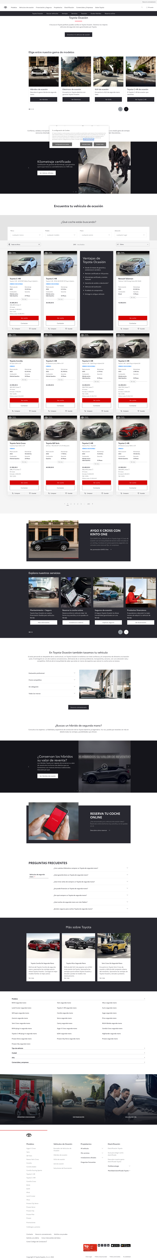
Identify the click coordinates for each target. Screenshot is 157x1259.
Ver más (32, 617)
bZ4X (28, 1189)
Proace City (30, 1211)
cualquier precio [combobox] (87, 235)
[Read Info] (20, 305)
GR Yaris (29, 1155)
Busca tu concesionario (149, 2)
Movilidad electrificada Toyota (118, 1170)
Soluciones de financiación (63, 1168)
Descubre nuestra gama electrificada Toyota (116, 1160)
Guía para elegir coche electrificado (115, 1154)
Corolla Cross (31, 1181)
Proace (28, 1218)
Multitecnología (113, 1166)
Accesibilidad (127, 1256)
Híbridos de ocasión (60, 1155)
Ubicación (117, 230)
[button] (73, 191)
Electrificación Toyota (115, 1148)
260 (88, 504)
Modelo (47, 230)
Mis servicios (85, 1153)
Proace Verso (30, 1207)
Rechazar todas (86, 144)
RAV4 (28, 1185)
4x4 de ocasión (59, 1164)
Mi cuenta (150, 7)
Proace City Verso (32, 1203)
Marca (12, 230)
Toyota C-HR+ (31, 1178)
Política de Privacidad (89, 139)
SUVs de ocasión (59, 1159)
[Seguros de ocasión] (108, 592)
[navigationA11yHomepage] (5, 7)
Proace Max (30, 1214)
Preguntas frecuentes (88, 1162)
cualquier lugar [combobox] (122, 235)
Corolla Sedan (31, 1167)
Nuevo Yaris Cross (32, 1159)
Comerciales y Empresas (84, 7)
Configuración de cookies (62, 144)
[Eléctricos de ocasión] (76, 72)
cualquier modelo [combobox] (53, 235)
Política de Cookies (115, 1256)
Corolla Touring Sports (34, 1170)
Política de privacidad (101, 1256)
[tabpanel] (91, 888)
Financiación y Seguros (44, 7)
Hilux (28, 1200)
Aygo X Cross (31, 1148)
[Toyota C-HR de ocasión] (141, 72)
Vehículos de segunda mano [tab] (37, 875)
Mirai (28, 1192)
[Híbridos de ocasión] (44, 72)
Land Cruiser (30, 1196)
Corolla (29, 1163)
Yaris (28, 1152)
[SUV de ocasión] (108, 72)
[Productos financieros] (141, 592)
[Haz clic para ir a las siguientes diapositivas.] (126, 109)
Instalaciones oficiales (88, 1157)
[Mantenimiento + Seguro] (44, 592)
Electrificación (69, 7)
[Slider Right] (39, 263)
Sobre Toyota (99, 7)
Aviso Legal (89, 1256)
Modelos (14, 7)
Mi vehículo (85, 1148)
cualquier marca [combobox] (17, 235)
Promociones (30, 1222)
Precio (81, 230)
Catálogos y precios (33, 1227)
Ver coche (24, 318)
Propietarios (58, 7)
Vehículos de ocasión (26, 7)
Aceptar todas (100, 144)
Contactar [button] (24, 323)
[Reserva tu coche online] (76, 592)
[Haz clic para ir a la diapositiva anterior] (120, 109)
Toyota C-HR (30, 1174)
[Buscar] (142, 7)
